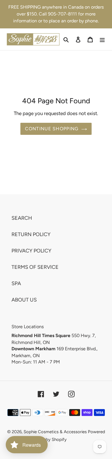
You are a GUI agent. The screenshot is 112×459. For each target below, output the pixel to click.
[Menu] (102, 39)
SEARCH (21, 218)
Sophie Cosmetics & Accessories (55, 431)
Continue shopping (52, 128)
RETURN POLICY (31, 234)
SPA (16, 283)
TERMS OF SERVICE (35, 267)
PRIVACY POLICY (31, 251)
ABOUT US (24, 300)
